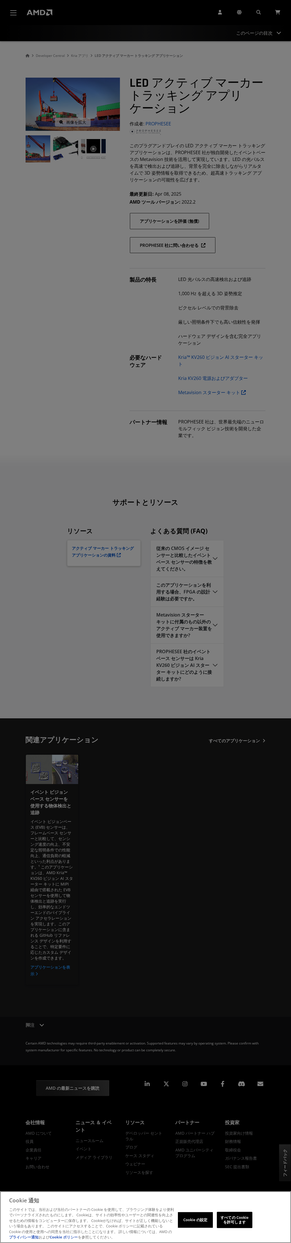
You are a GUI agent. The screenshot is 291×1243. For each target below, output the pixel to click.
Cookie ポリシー (64, 1237)
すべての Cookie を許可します (234, 1220)
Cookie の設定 (195, 1219)
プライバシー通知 (24, 1237)
